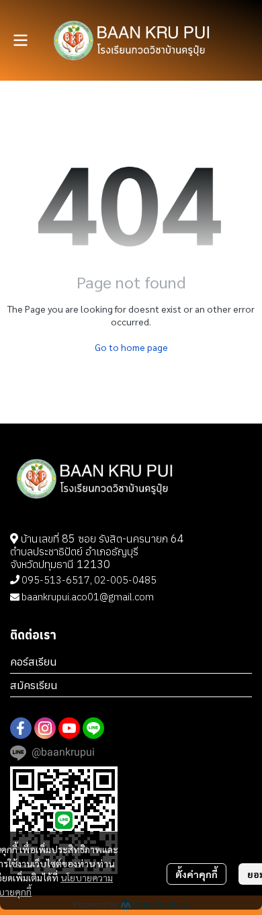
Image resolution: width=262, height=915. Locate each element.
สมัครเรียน (34, 685)
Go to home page (131, 347)
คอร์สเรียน (33, 661)
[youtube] (69, 728)
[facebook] (21, 728)
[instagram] (45, 728)
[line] (93, 728)
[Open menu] (20, 40)
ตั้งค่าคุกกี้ (196, 874)
